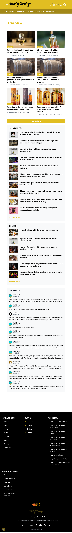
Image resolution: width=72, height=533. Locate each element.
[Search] (50, 4)
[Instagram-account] (31, 525)
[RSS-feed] (45, 525)
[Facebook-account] (27, 525)
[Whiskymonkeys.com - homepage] (20, 4)
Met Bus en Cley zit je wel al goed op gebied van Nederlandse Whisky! (29, 309)
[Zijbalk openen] (7, 4)
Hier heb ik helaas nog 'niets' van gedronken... (22, 327)
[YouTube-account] (40, 525)
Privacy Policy (30, 517)
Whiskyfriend (16, 361)
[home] (7, 11)
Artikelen (20, 11)
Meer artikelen (36, 121)
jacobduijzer (16, 313)
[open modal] (64, 4)
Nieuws (12, 11)
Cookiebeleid (42, 517)
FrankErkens (16, 295)
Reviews (31, 11)
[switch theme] (61, 4)
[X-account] (22, 525)
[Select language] (55, 4)
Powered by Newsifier (36, 529)
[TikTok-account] (36, 525)
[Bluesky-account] (49, 525)
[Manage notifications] (3, 529)
